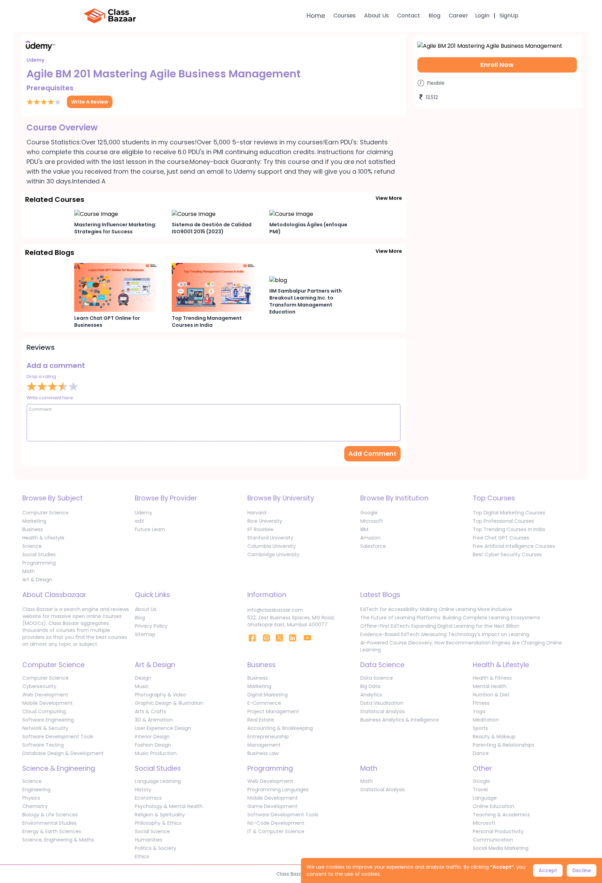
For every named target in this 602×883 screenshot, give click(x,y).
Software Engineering (48, 719)
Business (32, 529)
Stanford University (270, 537)
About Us (376, 16)
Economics (148, 797)
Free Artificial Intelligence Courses (514, 546)
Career (458, 16)
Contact (408, 16)
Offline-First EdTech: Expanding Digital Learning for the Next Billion (439, 625)
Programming (39, 562)
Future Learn (150, 529)
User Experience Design (163, 728)
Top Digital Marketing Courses (509, 512)
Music (142, 686)
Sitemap (145, 634)
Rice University (264, 521)
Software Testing (43, 744)
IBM (364, 529)
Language (485, 797)
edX (139, 521)
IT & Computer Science (275, 831)
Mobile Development (47, 703)
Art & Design (37, 579)
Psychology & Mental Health (169, 806)
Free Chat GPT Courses (501, 537)
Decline (581, 870)
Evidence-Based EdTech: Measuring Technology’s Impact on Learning (444, 634)
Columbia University (271, 546)
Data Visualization (381, 703)
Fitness (481, 703)
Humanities (148, 839)
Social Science (152, 831)
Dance (481, 753)
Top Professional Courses (503, 521)
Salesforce (373, 546)
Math (28, 571)
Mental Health (490, 686)
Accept (548, 870)
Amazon (370, 537)
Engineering (36, 789)
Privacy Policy (151, 625)
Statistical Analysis (382, 711)
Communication (493, 839)
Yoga (479, 711)
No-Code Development (275, 823)
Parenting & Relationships (503, 744)
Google (369, 512)
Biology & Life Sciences (50, 814)
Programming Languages (278, 789)
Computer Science (45, 512)
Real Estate (260, 719)
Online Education (493, 806)
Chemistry (35, 806)
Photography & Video (160, 694)
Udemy (143, 512)
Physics (31, 797)
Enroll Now (497, 64)
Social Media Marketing (500, 848)
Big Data (370, 686)
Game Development (272, 806)
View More (389, 198)
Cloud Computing (44, 711)
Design (143, 677)
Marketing (34, 521)
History (143, 789)
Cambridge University (273, 554)
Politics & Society (155, 848)
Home (316, 15)
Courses (344, 16)
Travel (480, 789)
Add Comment (372, 453)
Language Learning (158, 781)
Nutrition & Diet (491, 694)
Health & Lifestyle (43, 537)
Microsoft (371, 521)
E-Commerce (264, 703)
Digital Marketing (267, 694)
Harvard (256, 512)
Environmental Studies (49, 823)
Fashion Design (153, 744)
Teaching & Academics (501, 814)
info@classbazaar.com (275, 609)
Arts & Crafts (150, 711)
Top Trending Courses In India (509, 529)
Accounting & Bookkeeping (280, 728)
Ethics (142, 856)
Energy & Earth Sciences (51, 831)
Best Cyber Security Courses (507, 554)
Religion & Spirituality (160, 814)
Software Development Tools (57, 736)
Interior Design (152, 736)
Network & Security (45, 728)
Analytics (371, 694)
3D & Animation (154, 719)
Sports (480, 728)
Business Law (262, 753)
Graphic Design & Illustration (169, 703)
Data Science (376, 677)
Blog (434, 16)
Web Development (45, 694)
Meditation (486, 719)
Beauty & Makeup (494, 736)
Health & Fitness (492, 677)
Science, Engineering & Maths (58, 839)
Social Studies (39, 554)
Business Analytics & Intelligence (399, 719)
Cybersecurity (39, 686)
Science (32, 546)
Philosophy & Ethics (158, 823)
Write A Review (89, 101)
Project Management (273, 711)
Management (264, 744)
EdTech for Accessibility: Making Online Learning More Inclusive (436, 609)
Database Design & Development (63, 753)
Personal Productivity (498, 831)
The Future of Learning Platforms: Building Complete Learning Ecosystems (450, 617)
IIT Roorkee (260, 529)
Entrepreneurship (268, 736)
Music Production (156, 753)
